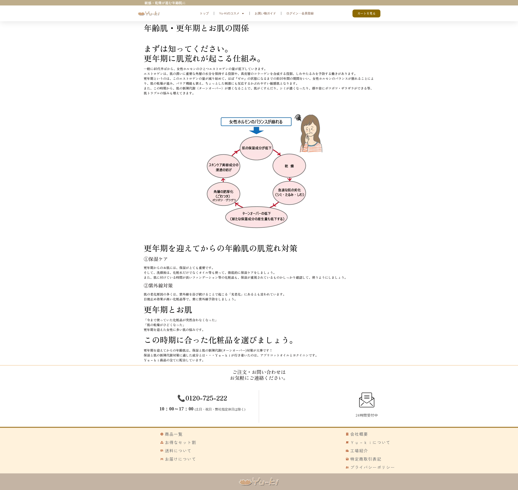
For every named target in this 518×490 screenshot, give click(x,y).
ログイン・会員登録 (300, 13)
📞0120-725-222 (202, 397)
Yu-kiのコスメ (229, 13)
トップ (204, 13)
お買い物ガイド (265, 13)
